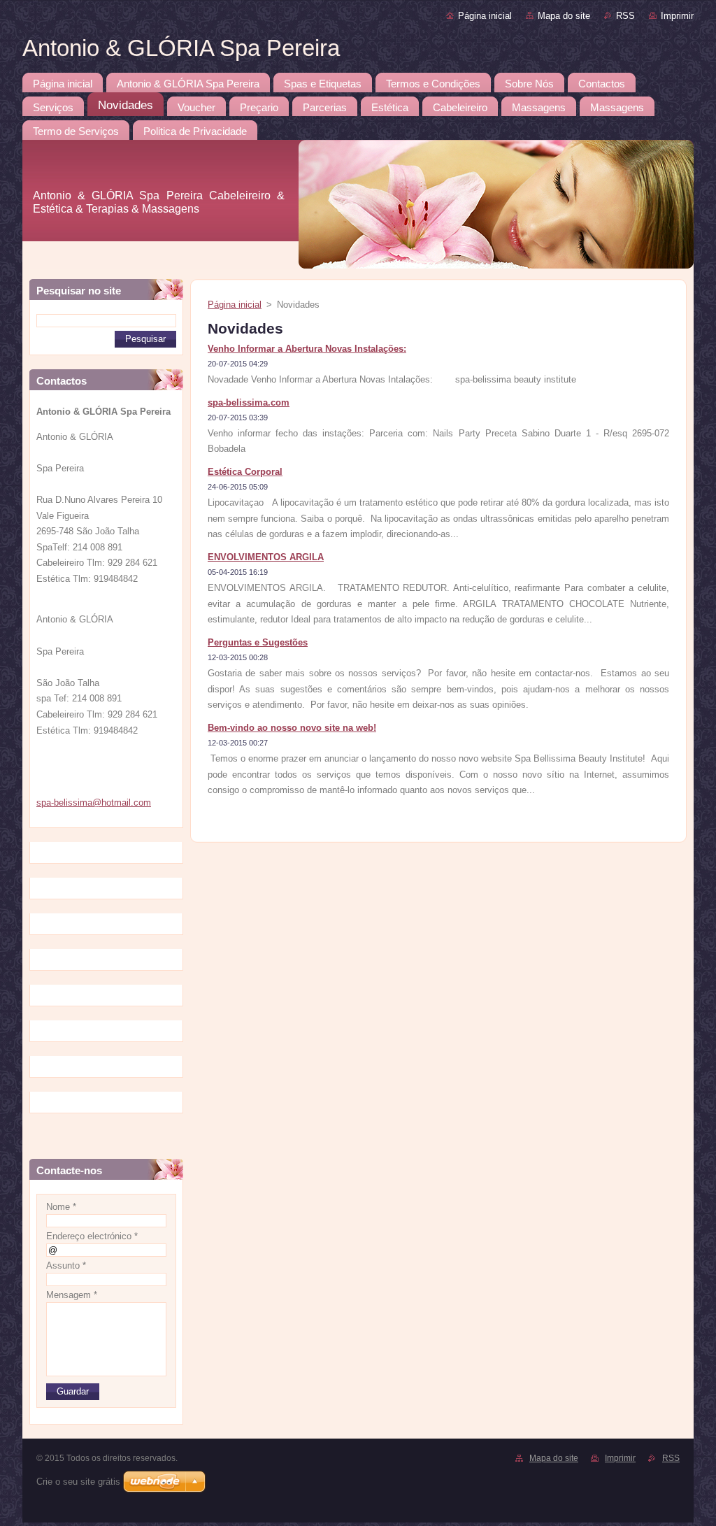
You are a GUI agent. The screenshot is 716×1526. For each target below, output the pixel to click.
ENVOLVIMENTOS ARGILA (266, 557)
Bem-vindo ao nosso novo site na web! (292, 727)
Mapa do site (564, 15)
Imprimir (677, 15)
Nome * (61, 1206)
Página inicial (485, 15)
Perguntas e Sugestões (258, 642)
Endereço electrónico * (92, 1236)
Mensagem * (71, 1295)
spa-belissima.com (248, 402)
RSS (625, 15)
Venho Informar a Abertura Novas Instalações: (307, 348)
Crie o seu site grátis (78, 1481)
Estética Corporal (245, 471)
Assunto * (66, 1265)
